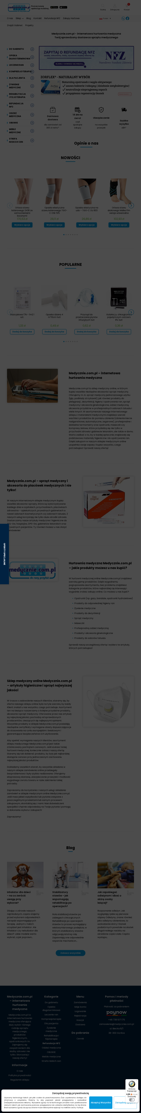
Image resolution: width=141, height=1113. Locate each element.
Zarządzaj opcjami (125, 1102)
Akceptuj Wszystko (101, 1102)
